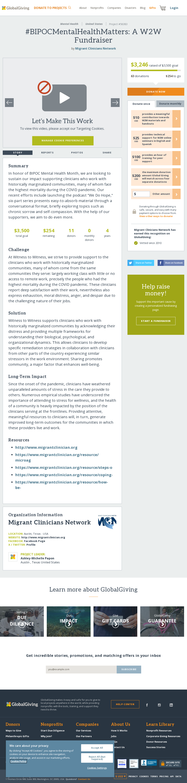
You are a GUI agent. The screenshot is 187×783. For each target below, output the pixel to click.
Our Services (83, 730)
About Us (120, 724)
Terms (154, 776)
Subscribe (129, 669)
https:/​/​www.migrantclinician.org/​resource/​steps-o (63, 467)
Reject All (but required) (97, 758)
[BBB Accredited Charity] (150, 764)
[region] (60, 758)
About (83, 8)
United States (94, 24)
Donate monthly (170, 103)
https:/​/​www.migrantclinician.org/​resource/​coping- (64, 474)
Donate (50, 8)
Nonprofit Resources (158, 730)
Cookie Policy (18, 761)
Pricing (164, 776)
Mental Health (69, 24)
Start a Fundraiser (156, 321)
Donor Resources (156, 741)
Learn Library (160, 724)
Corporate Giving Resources (163, 736)
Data (178, 776)
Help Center (125, 704)
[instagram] (159, 705)
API (172, 776)
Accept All (97, 747)
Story (17, 152)
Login (174, 8)
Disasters (130, 8)
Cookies (144, 776)
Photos (77, 152)
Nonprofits (97, 8)
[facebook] (147, 705)
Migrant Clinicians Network (95, 48)
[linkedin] (171, 705)
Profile (31, 544)
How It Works (119, 730)
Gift (152, 8)
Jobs (113, 736)
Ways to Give (13, 730)
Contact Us (118, 747)
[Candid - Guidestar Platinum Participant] (135, 763)
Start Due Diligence (52, 730)
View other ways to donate (156, 216)
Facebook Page (34, 541)
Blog (143, 8)
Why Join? (46, 736)
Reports (47, 152)
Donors (13, 724)
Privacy (133, 776)
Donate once (141, 104)
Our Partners (84, 736)
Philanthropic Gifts (17, 736)
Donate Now (155, 91)
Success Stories (155, 747)
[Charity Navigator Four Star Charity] (123, 763)
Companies (114, 8)
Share (107, 152)
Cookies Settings (97, 767)
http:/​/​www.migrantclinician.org (46, 447)
